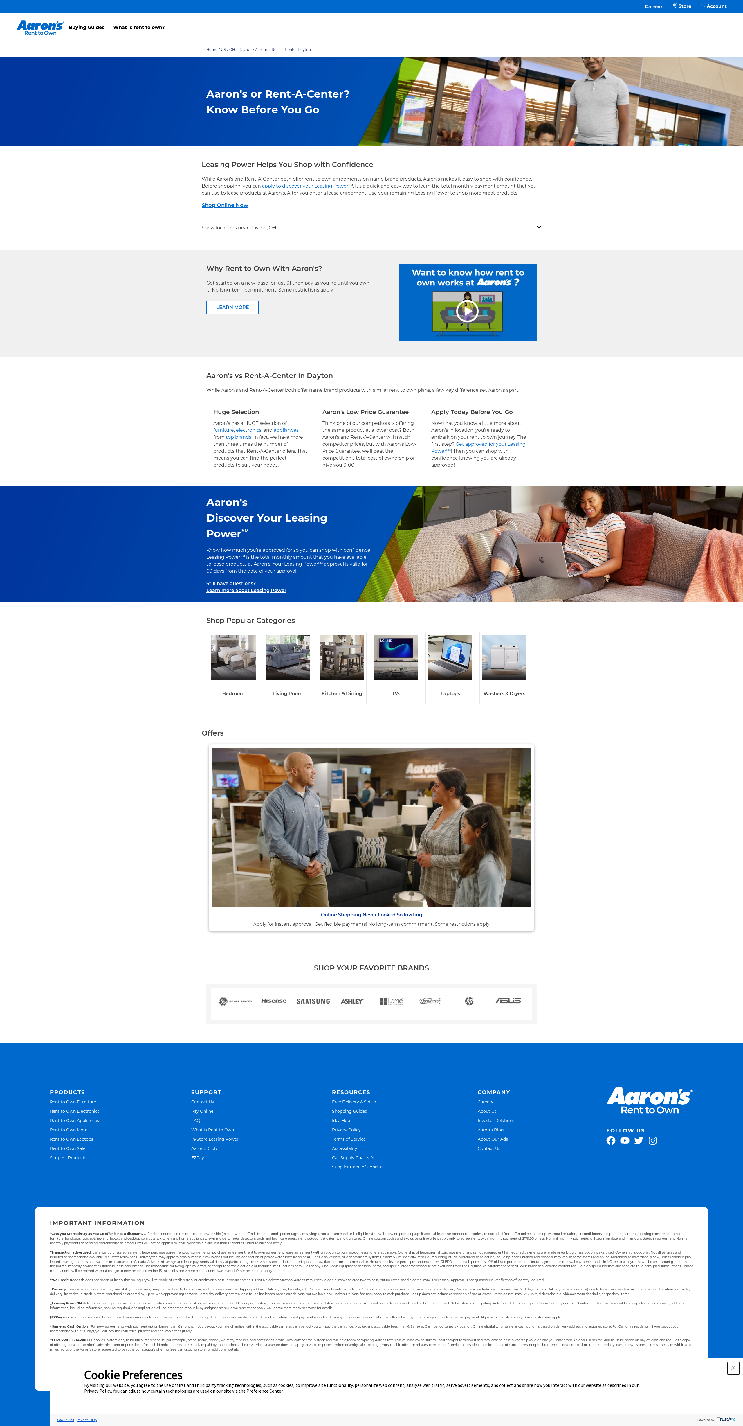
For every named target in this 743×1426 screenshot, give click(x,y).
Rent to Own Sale (67, 1148)
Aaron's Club (204, 1148)
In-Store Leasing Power (215, 1139)
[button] (733, 1368)
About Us (487, 1111)
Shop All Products (68, 1157)
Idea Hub (341, 1120)
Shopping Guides (349, 1111)
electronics (249, 430)
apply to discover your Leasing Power (305, 186)
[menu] (371, 21)
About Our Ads (493, 1139)
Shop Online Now (225, 205)
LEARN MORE (232, 307)
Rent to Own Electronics (75, 1111)
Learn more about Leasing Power (246, 590)
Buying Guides (86, 27)
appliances (286, 430)
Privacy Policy (346, 1129)
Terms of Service (349, 1139)
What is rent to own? (139, 27)
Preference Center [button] (264, 1391)
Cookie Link (65, 1420)
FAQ (195, 1120)
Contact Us (202, 1102)
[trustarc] (726, 1420)
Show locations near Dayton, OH (239, 228)
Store (685, 6)
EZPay (197, 1157)
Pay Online (202, 1111)
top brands (238, 437)
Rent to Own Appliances (74, 1120)
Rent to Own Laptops (71, 1139)
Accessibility (344, 1148)
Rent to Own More (68, 1129)
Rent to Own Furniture (73, 1102)
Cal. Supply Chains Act (354, 1157)
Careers (654, 6)
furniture (223, 430)
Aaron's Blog (491, 1129)
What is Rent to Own (212, 1129)
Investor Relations (496, 1120)
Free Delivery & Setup (354, 1102)
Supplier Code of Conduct (358, 1167)
